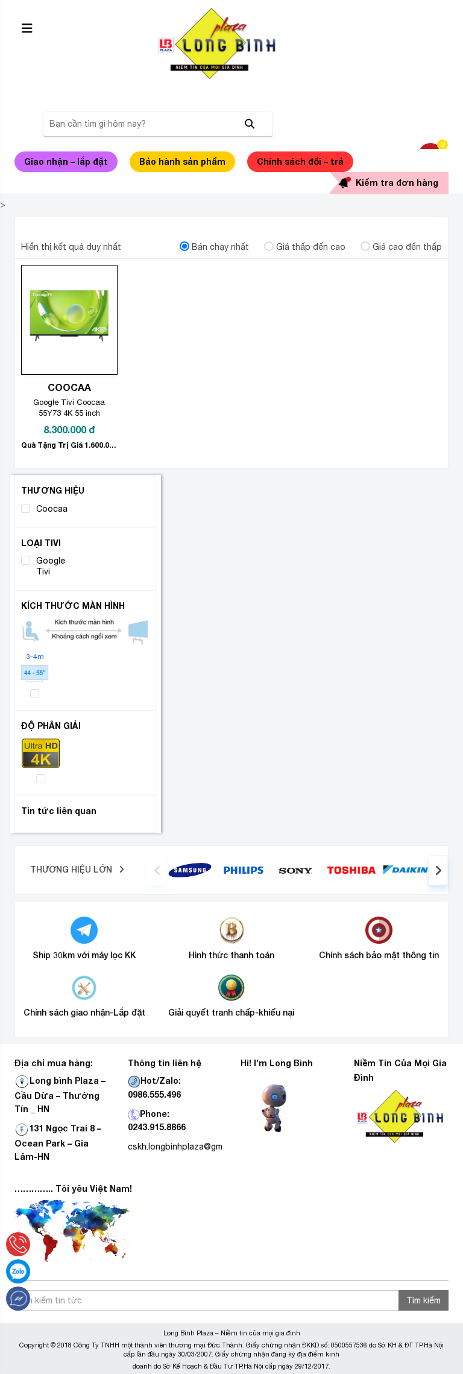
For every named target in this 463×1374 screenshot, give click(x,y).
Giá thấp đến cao (310, 247)
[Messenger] (18, 1299)
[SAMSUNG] (190, 869)
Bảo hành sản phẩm (182, 161)
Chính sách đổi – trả (300, 161)
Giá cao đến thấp (407, 247)
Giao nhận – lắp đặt (66, 161)
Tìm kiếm (423, 1300)
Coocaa (52, 509)
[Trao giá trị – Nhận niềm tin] (231, 43)
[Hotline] (18, 1244)
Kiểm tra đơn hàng (397, 182)
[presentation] (157, 870)
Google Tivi (50, 566)
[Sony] (297, 869)
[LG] (243, 869)
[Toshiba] (351, 869)
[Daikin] (405, 869)
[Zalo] (18, 1271)
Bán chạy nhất (220, 247)
